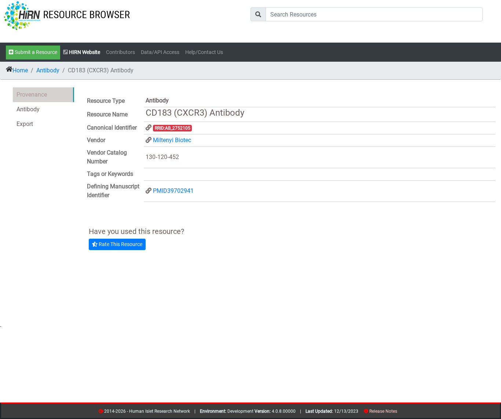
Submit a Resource (35, 52)
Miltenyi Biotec (172, 140)
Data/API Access (160, 52)
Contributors (120, 52)
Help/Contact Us (204, 52)
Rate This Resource (120, 244)
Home (20, 70)
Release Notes (383, 411)
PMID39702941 (173, 190)
